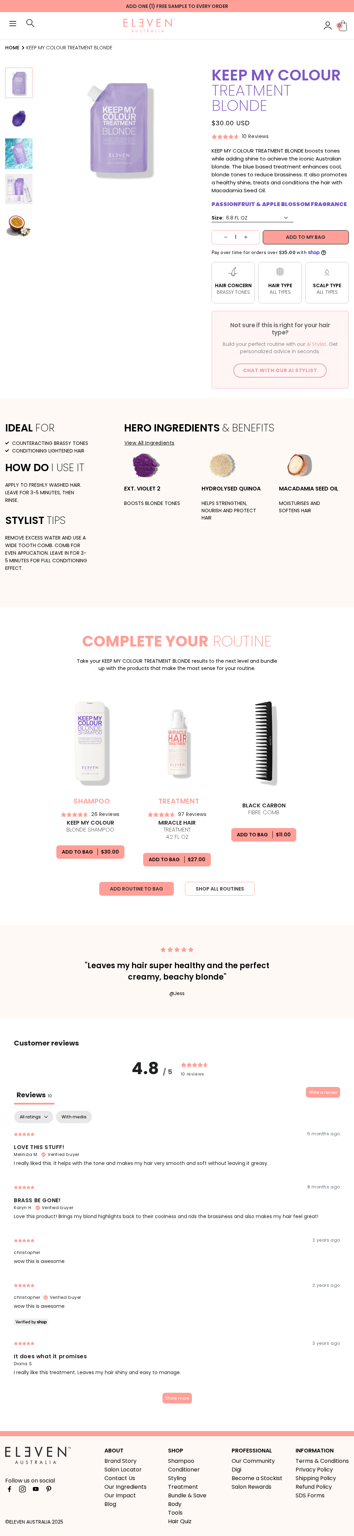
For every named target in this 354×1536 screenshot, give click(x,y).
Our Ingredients (125, 1487)
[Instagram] (22, 1489)
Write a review (323, 1092)
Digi (236, 1470)
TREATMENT (177, 830)
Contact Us (119, 1478)
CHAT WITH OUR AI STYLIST (280, 370)
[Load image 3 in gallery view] (18, 153)
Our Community (253, 1461)
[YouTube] (35, 1489)
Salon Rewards (251, 1487)
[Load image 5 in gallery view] (18, 225)
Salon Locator (123, 1470)
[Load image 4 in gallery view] (18, 189)
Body (174, 1504)
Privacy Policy (314, 1470)
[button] (12, 24)
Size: (218, 217)
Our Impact (120, 1495)
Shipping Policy (316, 1478)
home (12, 47)
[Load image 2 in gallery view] (18, 118)
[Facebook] (9, 1489)
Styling (177, 1478)
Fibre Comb (264, 809)
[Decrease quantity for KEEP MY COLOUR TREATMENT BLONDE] (219, 237)
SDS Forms (310, 1495)
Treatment (183, 1487)
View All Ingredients (149, 442)
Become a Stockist (257, 1478)
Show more (177, 1398)
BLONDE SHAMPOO (90, 826)
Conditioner (184, 1470)
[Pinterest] (49, 1489)
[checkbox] (74, 1117)
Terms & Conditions (322, 1461)
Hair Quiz (180, 1521)
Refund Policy (314, 1487)
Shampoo (181, 1461)
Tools (175, 1513)
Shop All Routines (220, 888)
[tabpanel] (177, 1260)
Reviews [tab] (34, 1095)
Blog (110, 1504)
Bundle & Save (187, 1495)
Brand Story (120, 1461)
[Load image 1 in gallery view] (18, 83)
